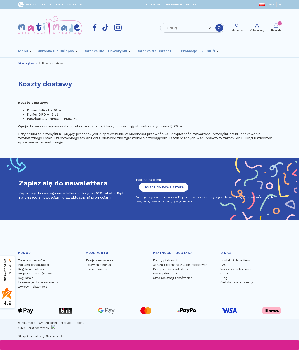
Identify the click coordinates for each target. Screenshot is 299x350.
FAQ (223, 264)
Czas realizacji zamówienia (172, 278)
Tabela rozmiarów (31, 260)
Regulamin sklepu (31, 269)
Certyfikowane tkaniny (236, 282)
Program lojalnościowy (35, 273)
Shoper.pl (52, 336)
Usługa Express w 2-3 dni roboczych (180, 264)
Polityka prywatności (33, 264)
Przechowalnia (96, 269)
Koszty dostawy (165, 273)
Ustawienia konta (98, 264)
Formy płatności (165, 260)
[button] (219, 28)
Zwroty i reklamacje (32, 286)
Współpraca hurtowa (236, 269)
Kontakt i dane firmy (235, 260)
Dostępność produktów (170, 269)
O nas (224, 273)
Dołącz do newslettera (164, 187)
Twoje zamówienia (99, 260)
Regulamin (25, 278)
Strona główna (27, 63)
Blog (223, 278)
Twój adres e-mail (148, 179)
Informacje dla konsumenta (38, 282)
